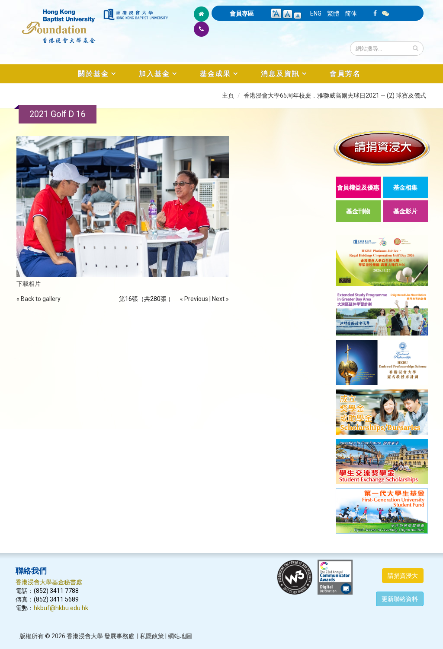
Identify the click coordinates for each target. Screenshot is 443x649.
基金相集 (405, 187)
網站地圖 (180, 636)
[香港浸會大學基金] (58, 21)
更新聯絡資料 (400, 598)
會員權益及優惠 (358, 187)
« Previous (194, 298)
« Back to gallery (38, 298)
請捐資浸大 (403, 575)
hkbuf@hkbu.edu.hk (61, 608)
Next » (220, 298)
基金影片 (405, 211)
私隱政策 (152, 636)
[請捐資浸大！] (382, 148)
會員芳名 (345, 74)
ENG (315, 13)
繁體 (333, 13)
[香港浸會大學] (135, 14)
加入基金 (154, 74)
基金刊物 (358, 211)
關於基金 (93, 74)
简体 (351, 13)
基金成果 (215, 74)
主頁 (228, 95)
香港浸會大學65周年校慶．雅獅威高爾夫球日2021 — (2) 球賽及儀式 (335, 95)
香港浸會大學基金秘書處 (49, 582)
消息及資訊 (280, 74)
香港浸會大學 (85, 636)
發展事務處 (119, 636)
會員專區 (242, 13)
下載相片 (28, 283)
